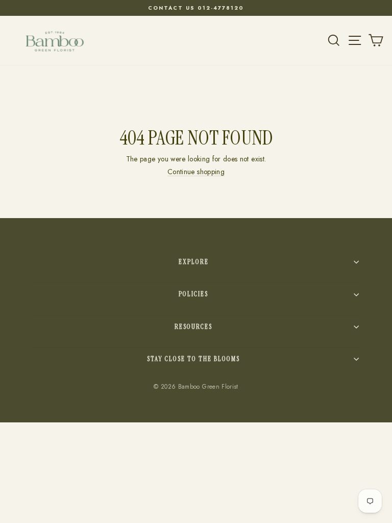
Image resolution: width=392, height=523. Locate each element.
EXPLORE (194, 261)
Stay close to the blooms (193, 358)
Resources (193, 326)
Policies (193, 294)
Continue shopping (196, 172)
